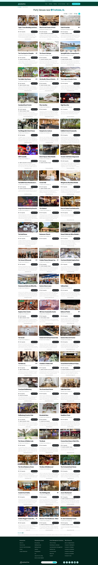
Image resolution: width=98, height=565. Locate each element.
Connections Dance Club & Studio (71, 441)
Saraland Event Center (25, 105)
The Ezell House (22, 234)
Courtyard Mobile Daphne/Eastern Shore (73, 260)
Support (51, 555)
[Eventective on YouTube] (75, 562)
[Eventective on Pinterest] (69, 562)
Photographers (37, 551)
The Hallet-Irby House (24, 79)
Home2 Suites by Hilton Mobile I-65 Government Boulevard (78, 234)
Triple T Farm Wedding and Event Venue (29, 27)
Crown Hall (43, 182)
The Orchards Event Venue (68, 467)
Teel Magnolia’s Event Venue (26, 131)
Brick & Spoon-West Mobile (47, 157)
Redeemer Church (45, 234)
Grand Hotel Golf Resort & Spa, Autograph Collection (76, 363)
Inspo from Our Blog (39, 555)
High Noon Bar (65, 105)
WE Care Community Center (48, 312)
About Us (21, 542)
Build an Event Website (39, 557)
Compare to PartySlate (69, 553)
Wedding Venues (38, 544)
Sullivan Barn (64, 286)
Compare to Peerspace (69, 551)
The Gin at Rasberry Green (26, 467)
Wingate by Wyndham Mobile (69, 182)
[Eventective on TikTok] (72, 562)
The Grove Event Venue (46, 389)
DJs (35, 553)
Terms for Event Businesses (25, 547)
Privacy (21, 549)
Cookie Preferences (23, 551)
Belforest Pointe (65, 312)
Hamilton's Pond (65, 415)
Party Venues (37, 542)
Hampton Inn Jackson (46, 131)
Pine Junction (43, 105)
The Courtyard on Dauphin (26, 53)
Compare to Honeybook (69, 549)
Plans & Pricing (53, 542)
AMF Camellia (22, 157)
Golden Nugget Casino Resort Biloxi (28, 518)
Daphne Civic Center (24, 312)
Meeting (55, 3)
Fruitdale (19, 7)
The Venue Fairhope (45, 53)
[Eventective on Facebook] (64, 562)
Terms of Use (22, 544)
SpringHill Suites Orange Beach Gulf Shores (73, 53)
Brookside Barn (44, 415)
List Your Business (61, 3)
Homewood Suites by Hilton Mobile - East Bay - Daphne (34, 286)
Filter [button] (66, 13)
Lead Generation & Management (56, 547)
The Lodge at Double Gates (69, 79)
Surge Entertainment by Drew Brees (28, 208)
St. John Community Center (68, 518)
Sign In (68, 3)
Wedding (50, 3)
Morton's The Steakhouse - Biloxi (49, 518)
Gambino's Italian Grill (46, 363)
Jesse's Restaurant (66, 493)
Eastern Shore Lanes (45, 286)
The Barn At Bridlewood (46, 467)
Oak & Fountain (65, 27)
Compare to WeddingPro (69, 544)
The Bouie (42, 441)
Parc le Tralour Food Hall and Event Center (73, 208)
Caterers (36, 549)
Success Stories (53, 551)
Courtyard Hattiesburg (24, 389)
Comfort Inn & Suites (24, 493)
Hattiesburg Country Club (25, 415)
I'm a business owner (49, 0)
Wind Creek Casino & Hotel (47, 27)
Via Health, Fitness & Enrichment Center (51, 79)
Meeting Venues (38, 547)
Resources (52, 553)
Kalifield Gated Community (69, 131)
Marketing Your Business (54, 544)
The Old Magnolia (45, 493)
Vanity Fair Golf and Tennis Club (49, 337)
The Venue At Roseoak (24, 260)
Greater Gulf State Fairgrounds (70, 157)
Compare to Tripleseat (69, 547)
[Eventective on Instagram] (67, 562)
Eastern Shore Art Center (68, 337)
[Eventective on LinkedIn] (77, 562)
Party (46, 3)
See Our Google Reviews (69, 542)
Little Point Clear (65, 389)
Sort (71, 13)
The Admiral (43, 208)
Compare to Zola (68, 555)
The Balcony (21, 363)
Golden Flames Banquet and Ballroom (51, 260)
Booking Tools (52, 549)
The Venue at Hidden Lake (25, 441)
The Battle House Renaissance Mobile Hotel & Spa (32, 182)
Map (76, 13)
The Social (21, 337)
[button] (79, 14)
